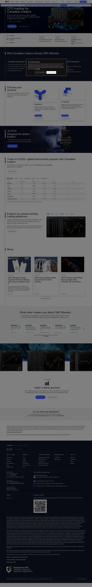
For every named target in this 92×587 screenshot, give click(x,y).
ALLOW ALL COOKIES (51, 72)
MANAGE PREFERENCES (40, 72)
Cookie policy (37, 68)
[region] (46, 67)
